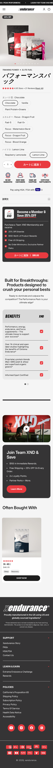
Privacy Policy (10, 704)
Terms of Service (11, 708)
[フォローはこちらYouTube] (11, 727)
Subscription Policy (12, 700)
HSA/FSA (7, 651)
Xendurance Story (11, 643)
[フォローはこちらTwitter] (41, 727)
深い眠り (7, 564)
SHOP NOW (21, 578)
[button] (8, 88)
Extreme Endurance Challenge (17, 671)
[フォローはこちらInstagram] (21, 727)
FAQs (5, 647)
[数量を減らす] (4, 164)
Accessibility (9, 716)
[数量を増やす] (11, 164)
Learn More (16, 489)
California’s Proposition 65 (16, 692)
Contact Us (8, 655)
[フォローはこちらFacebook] (31, 727)
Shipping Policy (10, 696)
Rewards (7, 675)
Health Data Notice (12, 712)
